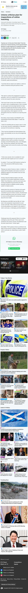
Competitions (18, 562)
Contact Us (23, 579)
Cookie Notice (4, 580)
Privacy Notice (17, 579)
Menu (4, 2)
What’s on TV (4, 564)
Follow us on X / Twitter (8, 567)
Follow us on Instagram (8, 575)
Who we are (3, 579)
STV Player (4, 562)
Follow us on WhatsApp (8, 572)
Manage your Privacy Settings (8, 584)
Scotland (8, 11)
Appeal (16, 564)
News (2, 11)
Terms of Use (10, 579)
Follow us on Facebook (8, 570)
